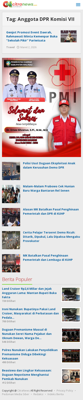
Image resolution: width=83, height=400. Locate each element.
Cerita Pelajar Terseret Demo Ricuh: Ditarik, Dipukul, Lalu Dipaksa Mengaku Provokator (51, 236)
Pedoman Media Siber (15, 394)
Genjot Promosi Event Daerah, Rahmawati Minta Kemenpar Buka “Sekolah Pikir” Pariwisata (31, 36)
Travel (10, 47)
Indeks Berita (56, 394)
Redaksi (38, 394)
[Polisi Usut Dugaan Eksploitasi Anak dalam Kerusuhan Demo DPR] (11, 170)
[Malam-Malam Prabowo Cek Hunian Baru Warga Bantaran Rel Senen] (11, 194)
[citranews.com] (20, 4)
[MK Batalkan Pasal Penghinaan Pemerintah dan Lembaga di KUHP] (11, 263)
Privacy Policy (65, 390)
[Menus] (78, 5)
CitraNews (23, 390)
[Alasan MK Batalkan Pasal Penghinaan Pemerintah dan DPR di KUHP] (11, 217)
